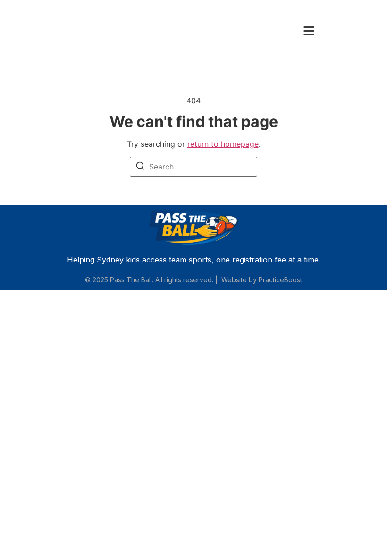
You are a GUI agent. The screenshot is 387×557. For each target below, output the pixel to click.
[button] (309, 31)
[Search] (140, 167)
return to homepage (223, 144)
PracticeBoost (280, 280)
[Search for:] (193, 167)
